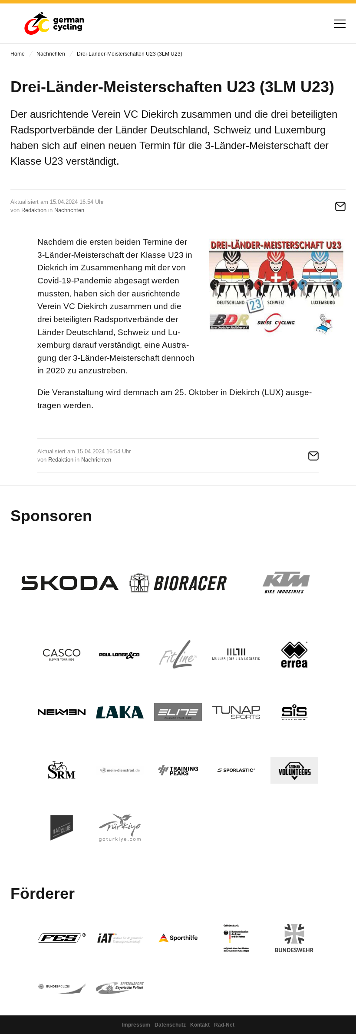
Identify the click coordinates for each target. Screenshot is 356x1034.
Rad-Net (224, 1024)
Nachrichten (50, 54)
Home (17, 54)
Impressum (136, 1024)
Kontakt (200, 1024)
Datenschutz (170, 1024)
